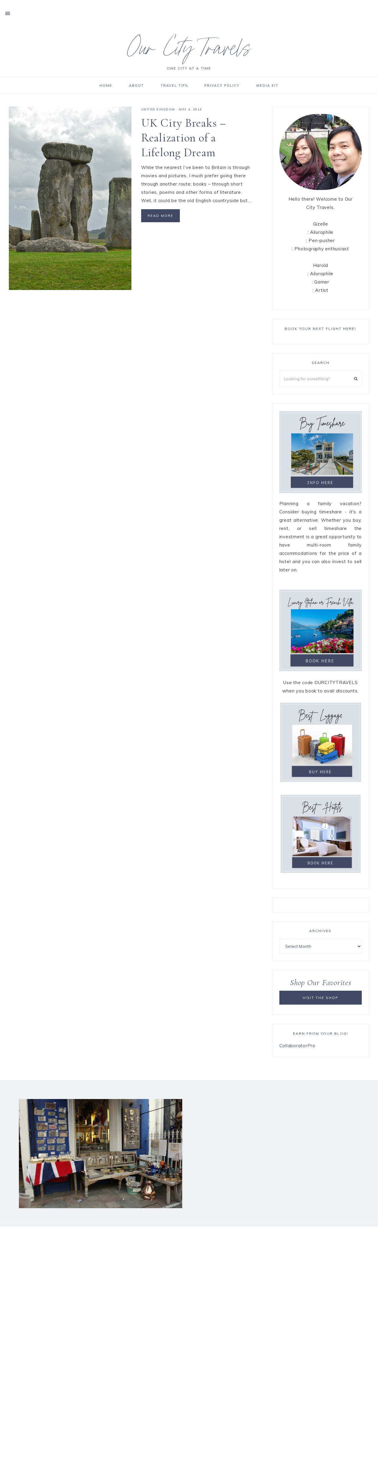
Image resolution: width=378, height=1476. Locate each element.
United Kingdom (158, 109)
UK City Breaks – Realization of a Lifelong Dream (183, 137)
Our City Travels (189, 51)
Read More (160, 216)
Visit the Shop (320, 997)
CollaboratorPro (297, 1045)
